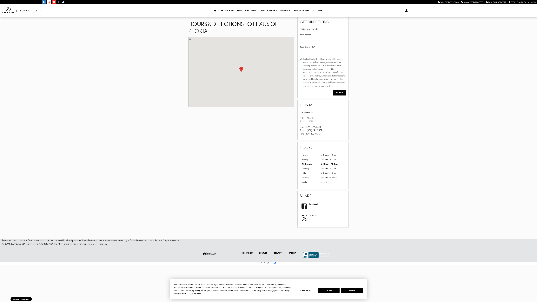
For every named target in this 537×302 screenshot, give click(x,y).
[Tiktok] (63, 2)
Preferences (305, 290)
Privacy (278, 253)
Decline (329, 290)
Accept (352, 290)
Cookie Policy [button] (256, 291)
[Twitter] (58, 2)
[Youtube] (54, 2)
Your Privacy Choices (267, 263)
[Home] (8, 10)
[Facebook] (44, 2)
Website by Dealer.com (209, 254)
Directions (247, 253)
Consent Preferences (21, 299)
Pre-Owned (251, 11)
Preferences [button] (196, 293)
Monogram (227, 11)
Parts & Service (269, 11)
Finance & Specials (304, 11)
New (239, 11)
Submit (339, 92)
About (320, 11)
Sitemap (292, 253)
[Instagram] (49, 2)
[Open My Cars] (406, 10)
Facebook (313, 204)
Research (285, 11)
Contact (263, 253)
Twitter (313, 215)
